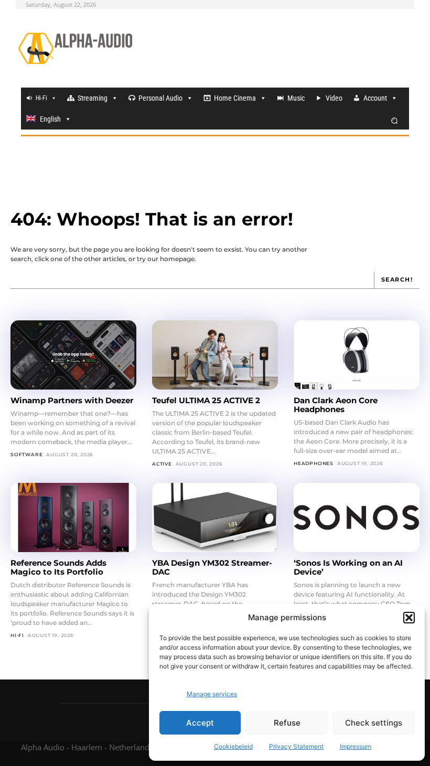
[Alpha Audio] (75, 48)
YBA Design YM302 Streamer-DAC (212, 567)
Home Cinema (235, 98)
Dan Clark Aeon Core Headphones (336, 404)
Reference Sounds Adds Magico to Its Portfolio (58, 567)
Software (26, 454)
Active (162, 464)
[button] (409, 617)
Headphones (314, 463)
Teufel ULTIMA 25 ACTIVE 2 (206, 400)
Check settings (373, 723)
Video (334, 98)
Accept (200, 723)
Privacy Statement (296, 746)
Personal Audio (160, 98)
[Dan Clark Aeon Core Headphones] (357, 355)
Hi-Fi (41, 98)
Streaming (93, 98)
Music (296, 98)
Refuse (287, 723)
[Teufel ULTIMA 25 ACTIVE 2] (215, 355)
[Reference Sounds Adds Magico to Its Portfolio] (73, 517)
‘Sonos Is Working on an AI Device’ (348, 567)
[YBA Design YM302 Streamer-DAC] (215, 517)
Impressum (355, 746)
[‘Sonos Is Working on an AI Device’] (357, 517)
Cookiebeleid (233, 746)
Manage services (212, 694)
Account (375, 98)
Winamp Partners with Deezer (71, 400)
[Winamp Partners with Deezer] (73, 355)
